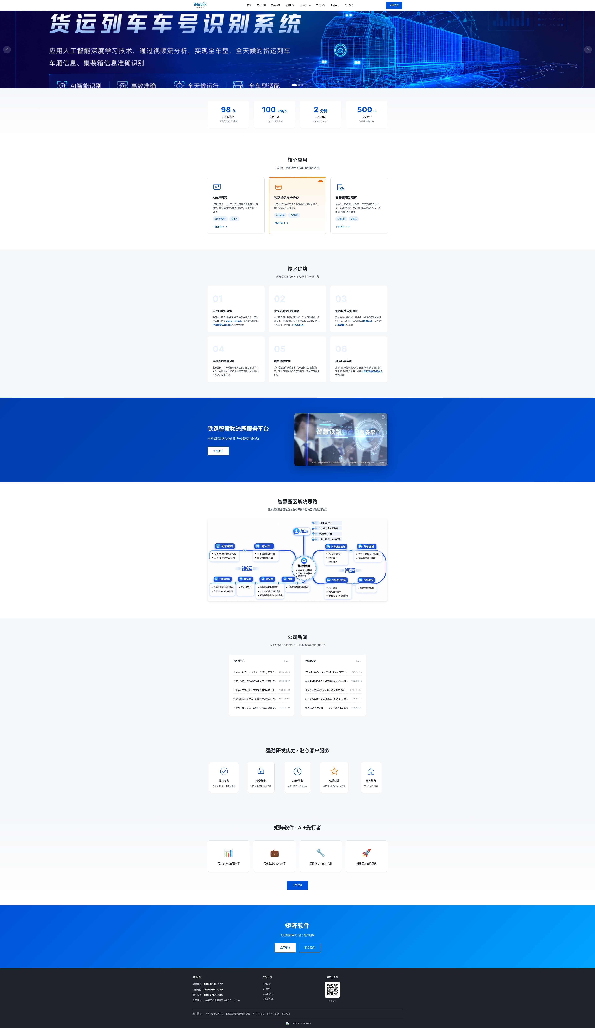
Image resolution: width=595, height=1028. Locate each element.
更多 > (287, 661)
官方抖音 (320, 5)
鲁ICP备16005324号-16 (300, 1023)
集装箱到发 (268, 998)
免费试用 (218, 451)
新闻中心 (335, 5)
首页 (249, 5)
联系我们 (310, 947)
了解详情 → (218, 226)
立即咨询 (394, 5)
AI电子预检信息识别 (214, 1013)
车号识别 (261, 5)
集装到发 (290, 5)
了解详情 (297, 885)
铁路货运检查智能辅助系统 (238, 1013)
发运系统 (286, 1013)
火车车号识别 (273, 1013)
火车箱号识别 (259, 1013)
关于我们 (349, 5)
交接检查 (275, 5)
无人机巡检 (305, 5)
